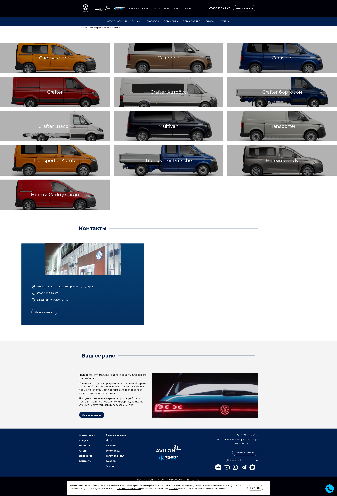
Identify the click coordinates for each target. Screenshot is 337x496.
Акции (166, 8)
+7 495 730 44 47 (219, 8)
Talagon (211, 21)
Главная (83, 27)
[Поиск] (256, 460)
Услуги (145, 8)
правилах (173, 488)
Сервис (225, 21)
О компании (133, 8)
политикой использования (129, 488)
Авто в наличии (117, 21)
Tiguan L (137, 21)
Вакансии (177, 8)
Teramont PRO (191, 21)
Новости (156, 8)
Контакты (190, 8)
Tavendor (153, 21)
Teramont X (171, 21)
